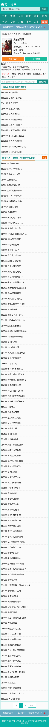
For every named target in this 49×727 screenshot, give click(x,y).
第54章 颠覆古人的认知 (11, 450)
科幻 (4, 21)
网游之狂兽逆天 (18, 74)
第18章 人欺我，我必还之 (12, 255)
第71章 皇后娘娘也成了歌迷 (13, 542)
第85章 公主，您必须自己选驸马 (14, 617)
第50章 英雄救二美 (9, 428)
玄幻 (12, 16)
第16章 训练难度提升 (10, 244)
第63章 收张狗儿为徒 (10, 498)
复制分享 (43, 81)
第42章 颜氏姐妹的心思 (11, 385)
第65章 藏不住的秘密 (10, 509)
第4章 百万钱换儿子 (9, 179)
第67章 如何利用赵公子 (11, 520)
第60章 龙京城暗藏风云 (11, 482)
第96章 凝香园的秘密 (10, 677)
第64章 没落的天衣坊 (10, 504)
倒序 (44, 157)
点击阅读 (36, 59)
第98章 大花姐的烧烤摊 (11, 688)
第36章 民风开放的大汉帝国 (13, 352)
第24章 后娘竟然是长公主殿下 (14, 287)
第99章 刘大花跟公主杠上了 (13, 693)
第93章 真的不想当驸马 (11, 661)
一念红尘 (23, 43)
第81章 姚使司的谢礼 (10, 596)
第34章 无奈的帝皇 (9, 341)
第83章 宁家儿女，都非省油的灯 (14, 606)
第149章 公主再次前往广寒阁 (13, 130)
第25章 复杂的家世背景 (11, 293)
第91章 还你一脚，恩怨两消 (13, 650)
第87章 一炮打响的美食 (11, 628)
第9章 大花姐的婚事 (9, 206)
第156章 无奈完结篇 (31, 53)
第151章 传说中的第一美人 (12, 119)
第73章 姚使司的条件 (10, 552)
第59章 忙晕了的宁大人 (11, 477)
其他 (20, 21)
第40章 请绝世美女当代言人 (13, 374)
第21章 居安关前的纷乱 (11, 271)
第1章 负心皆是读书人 (10, 163)
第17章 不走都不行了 (10, 250)
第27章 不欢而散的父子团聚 (13, 304)
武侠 (20, 16)
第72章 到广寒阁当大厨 (11, 547)
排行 (28, 21)
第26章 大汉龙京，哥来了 (12, 298)
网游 (44, 16)
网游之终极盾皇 (34, 74)
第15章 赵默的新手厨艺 (11, 239)
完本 (36, 21)
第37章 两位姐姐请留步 (11, 358)
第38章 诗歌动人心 (9, 363)
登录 (44, 21)
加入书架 (13, 59)
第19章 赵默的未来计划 (11, 260)
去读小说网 (9, 4)
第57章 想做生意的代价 (11, 466)
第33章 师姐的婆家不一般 (12, 336)
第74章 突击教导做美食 (11, 558)
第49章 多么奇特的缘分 (11, 423)
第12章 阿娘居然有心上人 (12, 222)
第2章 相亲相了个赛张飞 (11, 168)
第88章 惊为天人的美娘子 (12, 633)
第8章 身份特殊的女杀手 (11, 201)
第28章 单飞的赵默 (9, 309)
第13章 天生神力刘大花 (11, 228)
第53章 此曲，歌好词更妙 (12, 444)
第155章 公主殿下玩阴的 (11, 97)
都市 (28, 16)
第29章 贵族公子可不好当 (12, 314)
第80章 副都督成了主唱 (11, 590)
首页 (4, 16)
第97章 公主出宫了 (9, 682)
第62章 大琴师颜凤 (9, 493)
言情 (12, 21)
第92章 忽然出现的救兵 (11, 655)
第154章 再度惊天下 (9, 103)
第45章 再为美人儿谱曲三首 (13, 401)
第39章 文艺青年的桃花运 (12, 368)
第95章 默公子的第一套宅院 (13, 671)
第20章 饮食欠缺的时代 (11, 266)
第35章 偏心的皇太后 (10, 347)
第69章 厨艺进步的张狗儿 (12, 531)
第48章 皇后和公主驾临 (11, 417)
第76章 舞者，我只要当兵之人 (14, 569)
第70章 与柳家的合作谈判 (12, 536)
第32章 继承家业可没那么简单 (14, 331)
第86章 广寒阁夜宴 (9, 623)
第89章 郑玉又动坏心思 (11, 639)
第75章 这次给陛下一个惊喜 (13, 563)
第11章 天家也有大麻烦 (11, 217)
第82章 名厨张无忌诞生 (11, 601)
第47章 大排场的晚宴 (10, 412)
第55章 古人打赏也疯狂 (11, 455)
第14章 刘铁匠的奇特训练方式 (14, 233)
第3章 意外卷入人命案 (10, 174)
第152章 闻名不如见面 (10, 114)
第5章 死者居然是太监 (10, 185)
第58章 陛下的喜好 (9, 471)
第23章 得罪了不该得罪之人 (13, 282)
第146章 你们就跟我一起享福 (13, 146)
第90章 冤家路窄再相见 (11, 644)
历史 (36, 16)
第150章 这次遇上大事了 (11, 124)
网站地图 (24, 723)
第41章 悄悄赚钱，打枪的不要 (14, 379)
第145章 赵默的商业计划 (11, 151)
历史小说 (17, 33)
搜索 (44, 9)
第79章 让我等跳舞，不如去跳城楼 (15, 585)
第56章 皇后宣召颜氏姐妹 (12, 460)
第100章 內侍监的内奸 (10, 698)
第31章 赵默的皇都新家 (11, 325)
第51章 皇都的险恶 (9, 433)
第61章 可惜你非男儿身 (11, 487)
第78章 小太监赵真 (9, 579)
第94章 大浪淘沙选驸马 (11, 666)
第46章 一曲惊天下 (9, 406)
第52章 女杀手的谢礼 (10, 439)
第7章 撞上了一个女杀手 (11, 195)
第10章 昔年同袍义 (9, 212)
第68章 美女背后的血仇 (11, 525)
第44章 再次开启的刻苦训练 (13, 396)
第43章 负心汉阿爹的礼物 (12, 390)
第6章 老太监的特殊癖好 (11, 190)
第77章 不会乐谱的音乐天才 (13, 574)
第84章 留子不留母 (9, 612)
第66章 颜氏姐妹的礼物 (11, 515)
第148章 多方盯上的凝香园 (12, 135)
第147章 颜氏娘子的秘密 (11, 141)
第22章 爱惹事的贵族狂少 (12, 277)
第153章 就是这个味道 (10, 108)
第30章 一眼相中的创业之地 (13, 320)
